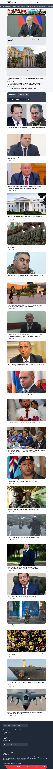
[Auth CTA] (44, 2)
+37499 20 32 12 (6, 732)
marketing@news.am (7, 740)
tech (19, 725)
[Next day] (24, 99)
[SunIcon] (40, 2)
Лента (18, 766)
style (9, 725)
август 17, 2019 (15, 99)
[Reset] (21, 99)
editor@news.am (6, 733)
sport (5, 725)
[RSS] (28, 99)
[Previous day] (9, 99)
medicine (14, 725)
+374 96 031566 (6, 738)
